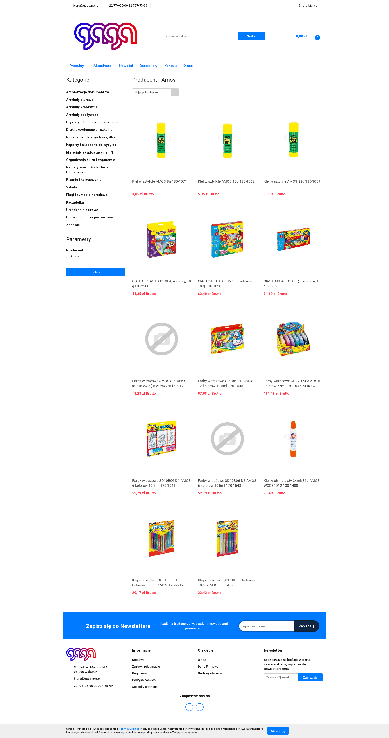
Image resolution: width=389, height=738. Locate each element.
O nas (188, 65)
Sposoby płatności (145, 686)
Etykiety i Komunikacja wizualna (92, 122)
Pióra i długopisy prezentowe (90, 217)
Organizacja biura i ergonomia (91, 160)
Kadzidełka (75, 202)
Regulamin (140, 673)
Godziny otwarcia (210, 673)
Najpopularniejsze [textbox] (146, 92)
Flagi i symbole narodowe (86, 195)
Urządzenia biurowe (82, 210)
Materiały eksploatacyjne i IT (90, 152)
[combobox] (155, 92)
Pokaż (95, 272)
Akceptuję (278, 731)
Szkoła (72, 187)
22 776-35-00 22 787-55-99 (93, 686)
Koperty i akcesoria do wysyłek (91, 145)
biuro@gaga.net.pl (87, 678)
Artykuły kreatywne (82, 107)
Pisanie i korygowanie (84, 180)
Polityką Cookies (129, 728)
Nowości (126, 65)
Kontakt (170, 65)
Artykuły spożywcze (82, 115)
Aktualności (102, 65)
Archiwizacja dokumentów (88, 92)
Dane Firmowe (208, 666)
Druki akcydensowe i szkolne (89, 130)
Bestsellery (149, 65)
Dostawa (138, 659)
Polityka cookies (144, 680)
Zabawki (73, 225)
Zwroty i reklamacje (146, 666)
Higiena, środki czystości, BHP (91, 137)
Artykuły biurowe (80, 100)
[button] (141, 651)
